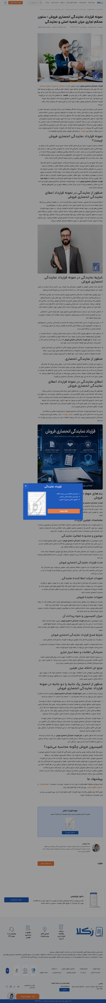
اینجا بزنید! (64, 511)
